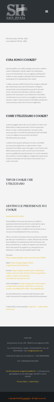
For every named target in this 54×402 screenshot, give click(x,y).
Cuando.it (25, 398)
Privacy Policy (22, 381)
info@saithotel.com (35, 351)
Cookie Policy (34, 381)
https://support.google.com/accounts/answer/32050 (25, 258)
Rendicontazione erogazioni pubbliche (21, 371)
